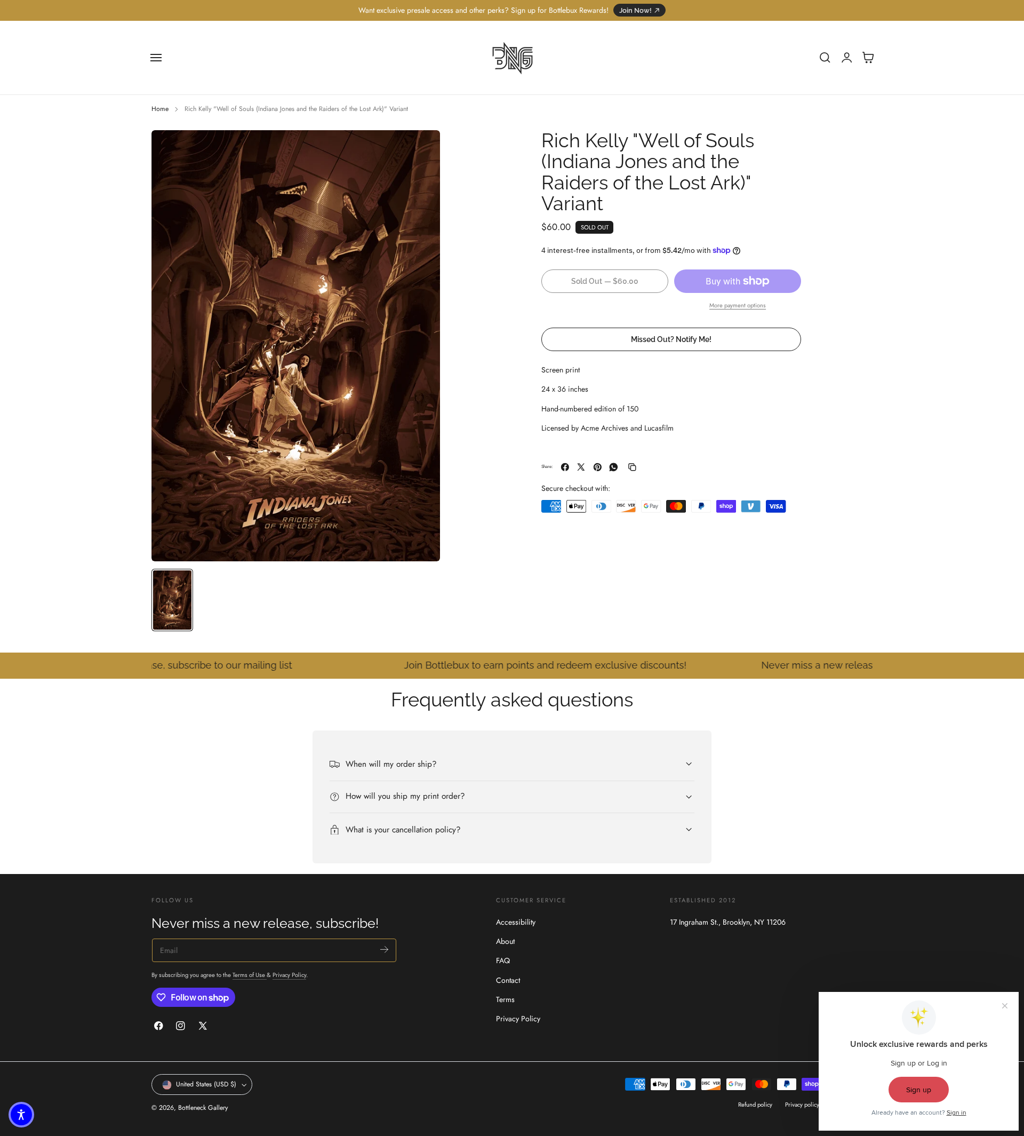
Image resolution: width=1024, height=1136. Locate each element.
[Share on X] (581, 467)
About (505, 941)
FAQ (503, 961)
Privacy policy (802, 1105)
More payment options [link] (737, 305)
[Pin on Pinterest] (598, 467)
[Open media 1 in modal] (421, 149)
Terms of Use (250, 975)
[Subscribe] (384, 949)
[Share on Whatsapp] (614, 467)
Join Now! (635, 10)
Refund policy (755, 1105)
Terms (505, 999)
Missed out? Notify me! (671, 339)
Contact (508, 980)
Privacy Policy (289, 975)
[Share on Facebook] (565, 467)
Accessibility (515, 922)
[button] (156, 57)
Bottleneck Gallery (203, 1108)
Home (160, 109)
